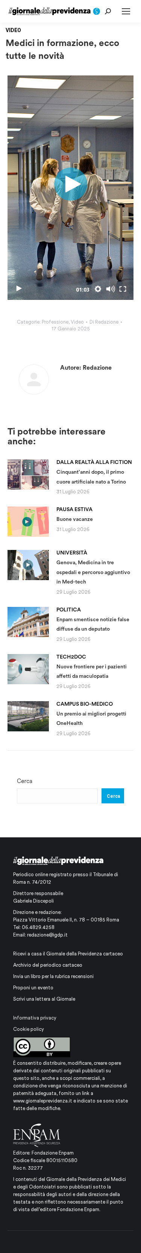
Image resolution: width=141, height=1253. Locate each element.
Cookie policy (28, 1029)
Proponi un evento (33, 987)
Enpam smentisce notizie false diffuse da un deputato (92, 619)
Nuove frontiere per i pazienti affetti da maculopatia (91, 666)
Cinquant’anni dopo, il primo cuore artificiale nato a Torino (94, 471)
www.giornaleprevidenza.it (42, 1101)
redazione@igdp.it (47, 935)
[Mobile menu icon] (125, 11)
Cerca (24, 781)
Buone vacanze (74, 514)
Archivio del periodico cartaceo (47, 965)
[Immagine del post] (28, 474)
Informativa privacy (34, 1018)
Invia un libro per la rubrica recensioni (53, 976)
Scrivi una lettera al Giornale (44, 999)
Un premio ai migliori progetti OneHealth (91, 713)
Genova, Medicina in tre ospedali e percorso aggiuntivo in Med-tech (93, 567)
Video (77, 322)
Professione (55, 322)
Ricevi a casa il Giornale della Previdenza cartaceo (68, 954)
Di (103, 322)
